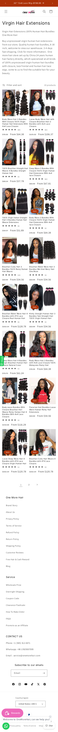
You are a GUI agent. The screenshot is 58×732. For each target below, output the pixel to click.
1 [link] (21, 484)
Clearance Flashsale (15, 605)
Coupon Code (12, 598)
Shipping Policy (13, 545)
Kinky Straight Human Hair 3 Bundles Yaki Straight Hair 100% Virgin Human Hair (42, 315)
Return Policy (12, 539)
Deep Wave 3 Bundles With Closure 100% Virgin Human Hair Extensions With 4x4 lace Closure (42, 171)
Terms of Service (14, 525)
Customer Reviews (15, 552)
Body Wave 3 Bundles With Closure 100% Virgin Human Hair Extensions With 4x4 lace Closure (42, 221)
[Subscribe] (44, 673)
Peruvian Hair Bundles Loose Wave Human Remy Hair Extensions (42, 409)
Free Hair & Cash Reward (17, 559)
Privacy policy (15, 726)
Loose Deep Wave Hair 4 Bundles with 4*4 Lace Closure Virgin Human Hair (14, 461)
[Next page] (37, 484)
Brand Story (11, 505)
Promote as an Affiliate (17, 625)
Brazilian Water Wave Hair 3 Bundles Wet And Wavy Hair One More (42, 269)
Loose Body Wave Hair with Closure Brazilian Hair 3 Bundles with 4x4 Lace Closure (41, 122)
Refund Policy (12, 532)
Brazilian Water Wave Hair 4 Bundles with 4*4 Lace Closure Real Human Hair (15, 315)
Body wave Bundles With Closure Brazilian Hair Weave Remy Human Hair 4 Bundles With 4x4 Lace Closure (14, 412)
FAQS (8, 618)
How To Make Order (15, 611)
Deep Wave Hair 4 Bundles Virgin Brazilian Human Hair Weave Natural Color (14, 362)
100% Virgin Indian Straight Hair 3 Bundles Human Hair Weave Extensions (14, 219)
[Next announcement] (52, 3)
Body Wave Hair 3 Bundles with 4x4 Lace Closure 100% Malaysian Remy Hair (42, 362)
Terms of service (29, 726)
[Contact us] (6, 726)
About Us (10, 512)
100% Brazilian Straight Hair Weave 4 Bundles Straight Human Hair (15, 170)
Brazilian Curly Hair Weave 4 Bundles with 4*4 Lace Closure (42, 461)
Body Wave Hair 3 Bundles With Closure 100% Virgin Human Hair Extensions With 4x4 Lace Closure (15, 122)
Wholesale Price (13, 585)
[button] (6, 11)
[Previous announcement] (5, 3)
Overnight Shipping (15, 591)
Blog (8, 566)
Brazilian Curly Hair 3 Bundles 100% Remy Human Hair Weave (15, 269)
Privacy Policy (12, 518)
